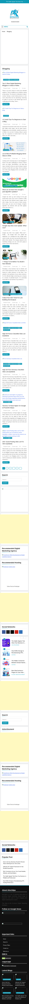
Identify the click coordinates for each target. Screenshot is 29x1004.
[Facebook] (4, 632)
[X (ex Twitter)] (8, 632)
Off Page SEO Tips (14, 294)
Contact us (5, 948)
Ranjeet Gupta (6, 88)
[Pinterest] (16, 632)
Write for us (6, 951)
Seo (16, 186)
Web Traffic (7, 330)
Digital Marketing (14, 79)
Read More (5, 104)
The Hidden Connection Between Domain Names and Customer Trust (18, 662)
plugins (13, 674)
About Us (5, 942)
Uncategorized (15, 645)
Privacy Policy (6, 945)
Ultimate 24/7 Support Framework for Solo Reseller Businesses (20, 984)
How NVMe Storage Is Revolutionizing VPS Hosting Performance (18, 652)
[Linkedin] (21, 632)
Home (4, 939)
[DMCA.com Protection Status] (6, 958)
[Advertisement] (14, 47)
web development (20, 674)
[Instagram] (12, 632)
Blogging (6, 79)
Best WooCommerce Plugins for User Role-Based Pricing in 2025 (18, 672)
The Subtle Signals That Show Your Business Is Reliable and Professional (14, 1)
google (12, 186)
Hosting (14, 654)
